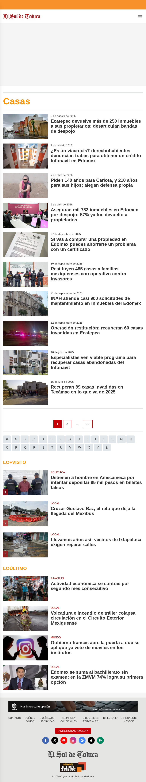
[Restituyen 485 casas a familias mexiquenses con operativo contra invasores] (25, 274)
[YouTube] (63, 740)
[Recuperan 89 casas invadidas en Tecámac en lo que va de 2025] (25, 392)
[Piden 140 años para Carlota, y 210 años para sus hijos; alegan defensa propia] (25, 185)
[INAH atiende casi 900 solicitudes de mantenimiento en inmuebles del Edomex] (25, 303)
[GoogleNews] (82, 740)
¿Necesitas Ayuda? (73, 730)
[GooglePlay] (100, 740)
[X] (54, 740)
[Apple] (91, 740)
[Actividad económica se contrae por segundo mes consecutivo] (25, 588)
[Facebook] (45, 740)
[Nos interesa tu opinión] (73, 706)
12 (87, 423)
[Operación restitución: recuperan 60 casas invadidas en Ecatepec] (25, 333)
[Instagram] (73, 740)
